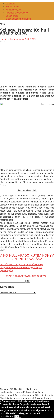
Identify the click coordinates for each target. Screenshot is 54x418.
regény (10, 270)
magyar (31, 267)
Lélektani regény (16, 39)
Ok (17, 417)
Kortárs (3, 39)
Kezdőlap (10, 3)
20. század (5, 264)
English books (13, 7)
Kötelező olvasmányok (17, 13)
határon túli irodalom (17, 267)
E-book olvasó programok (18, 19)
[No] (20, 417)
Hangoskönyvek (13, 10)
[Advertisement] (23, 63)
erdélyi (33, 264)
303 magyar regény (20, 264)
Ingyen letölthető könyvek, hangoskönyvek (26, 276)
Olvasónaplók (12, 16)
